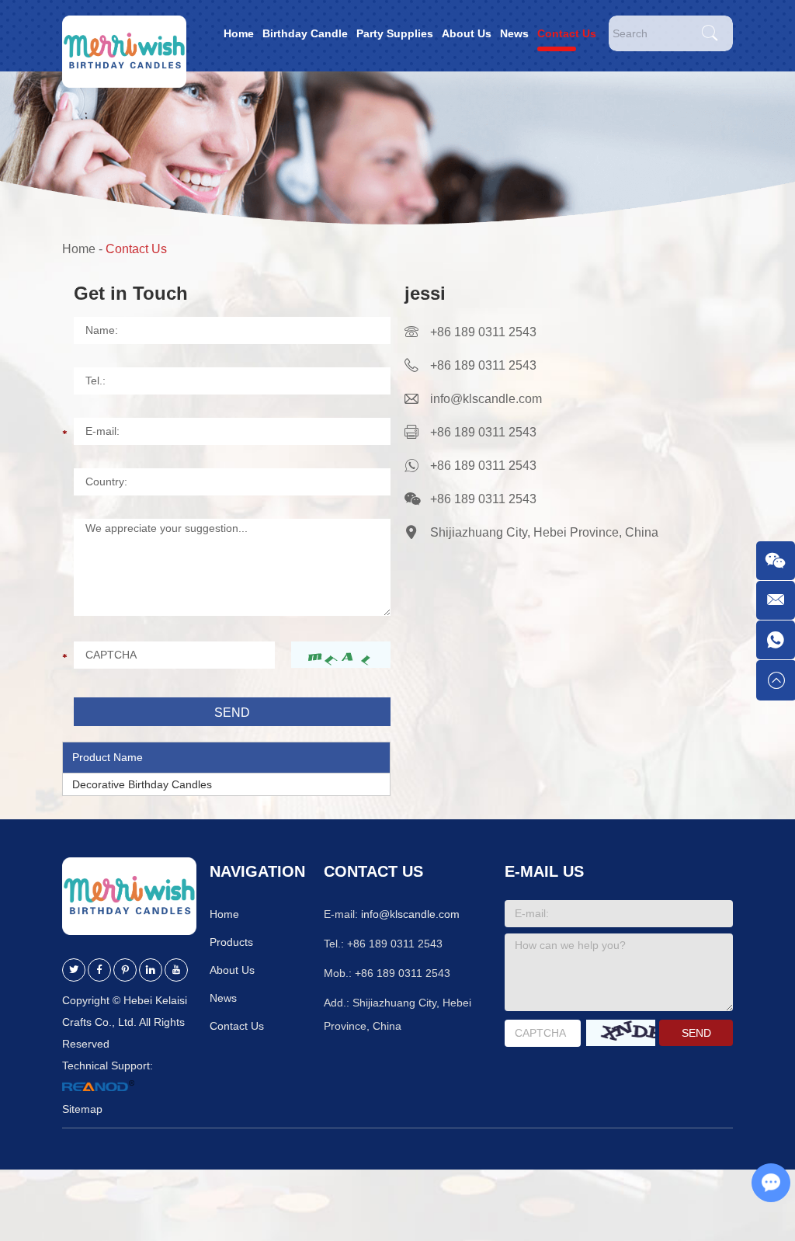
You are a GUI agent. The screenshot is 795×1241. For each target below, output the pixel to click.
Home (239, 33)
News (514, 33)
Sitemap (82, 1109)
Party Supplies (394, 33)
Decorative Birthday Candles (142, 784)
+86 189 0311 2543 (483, 465)
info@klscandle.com (486, 398)
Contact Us (566, 33)
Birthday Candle (305, 33)
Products (231, 942)
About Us (466, 33)
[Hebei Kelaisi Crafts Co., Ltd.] (124, 36)
